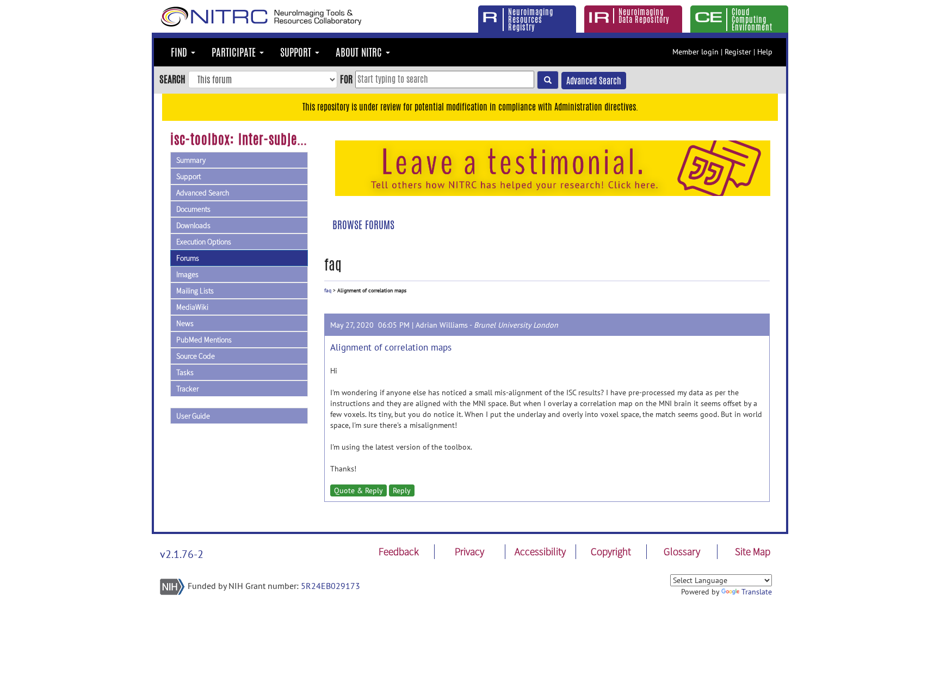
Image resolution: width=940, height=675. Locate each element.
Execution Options (203, 242)
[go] (548, 80)
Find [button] (180, 52)
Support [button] (297, 52)
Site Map (752, 551)
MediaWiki (192, 307)
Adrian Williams (442, 325)
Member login (695, 52)
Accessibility (540, 551)
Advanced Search (593, 81)
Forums (187, 258)
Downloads (193, 225)
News (185, 323)
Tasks (185, 372)
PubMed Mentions (204, 340)
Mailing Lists (195, 291)
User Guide (193, 416)
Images (187, 274)
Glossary (682, 551)
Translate (756, 592)
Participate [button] (235, 52)
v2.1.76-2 (181, 554)
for (346, 79)
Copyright (611, 551)
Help (764, 52)
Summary (191, 160)
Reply (402, 490)
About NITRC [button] (360, 52)
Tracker (187, 389)
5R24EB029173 (330, 585)
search (172, 79)
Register (738, 52)
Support (188, 176)
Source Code (195, 356)
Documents (193, 209)
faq (327, 290)
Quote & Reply (358, 490)
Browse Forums (363, 224)
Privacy (469, 551)
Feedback (399, 551)
